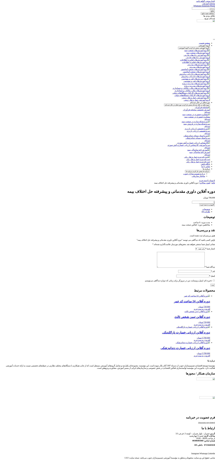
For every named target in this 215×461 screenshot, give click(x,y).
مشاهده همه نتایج (208, 13)
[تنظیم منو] (214, 39)
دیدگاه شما (210, 267)
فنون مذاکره (205, 183)
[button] (209, 18)
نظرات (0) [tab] (206, 212)
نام (213, 271)
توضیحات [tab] (206, 209)
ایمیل (212, 276)
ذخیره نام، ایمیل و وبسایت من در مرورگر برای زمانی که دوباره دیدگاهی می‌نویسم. (178, 281)
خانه (213, 183)
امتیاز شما (210, 249)
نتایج (212, 11)
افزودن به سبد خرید (207, 205)
